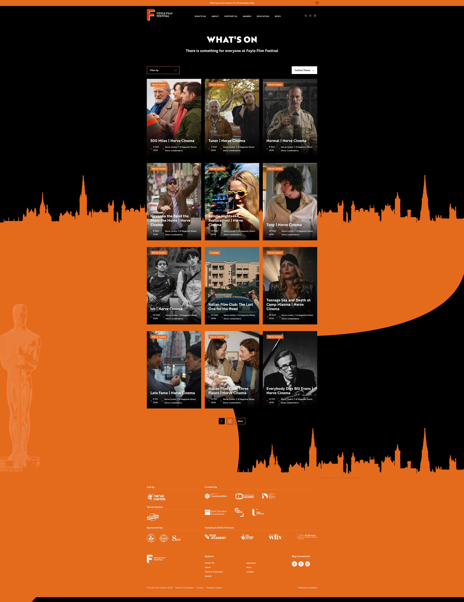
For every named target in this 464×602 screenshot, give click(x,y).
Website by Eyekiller (307, 588)
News (278, 16)
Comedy (214, 252)
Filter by (154, 70)
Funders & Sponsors (214, 571)
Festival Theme (303, 70)
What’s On (209, 562)
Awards (247, 16)
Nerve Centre (159, 84)
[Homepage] (159, 15)
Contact (250, 571)
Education (263, 16)
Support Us (230, 16)
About (215, 16)
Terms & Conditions (184, 588)
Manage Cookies (214, 588)
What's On (200, 16)
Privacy (200, 588)
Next (240, 421)
